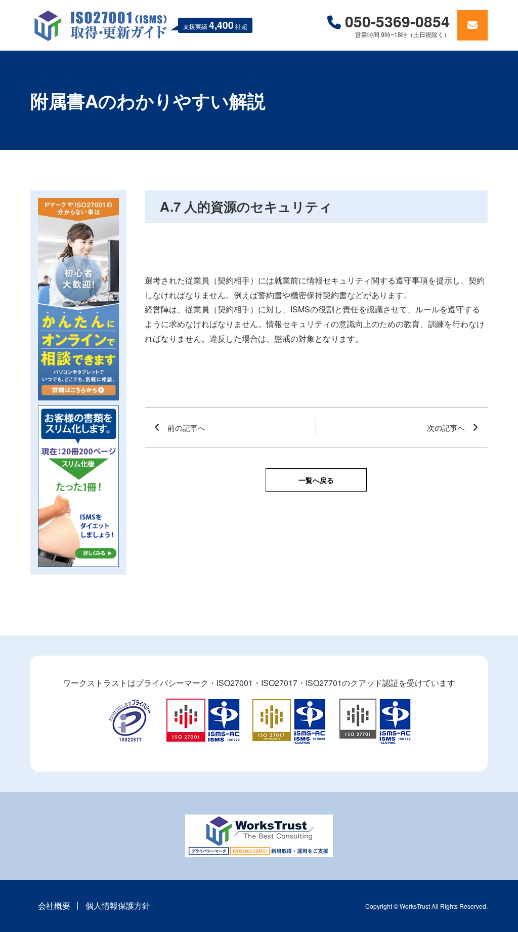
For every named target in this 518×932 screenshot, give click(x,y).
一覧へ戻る (316, 480)
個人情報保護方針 (117, 905)
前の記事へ (186, 427)
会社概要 (54, 905)
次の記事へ (446, 427)
